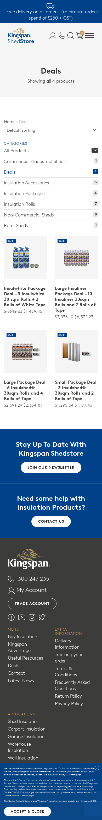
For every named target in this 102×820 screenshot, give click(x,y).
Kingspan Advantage (19, 647)
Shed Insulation (23, 721)
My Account (31, 589)
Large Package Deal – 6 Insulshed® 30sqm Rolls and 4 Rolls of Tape (25, 390)
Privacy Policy (69, 704)
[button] (89, 36)
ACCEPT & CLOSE (27, 811)
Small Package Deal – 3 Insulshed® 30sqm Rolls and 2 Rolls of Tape (76, 390)
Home (9, 121)
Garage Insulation (26, 736)
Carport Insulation (27, 729)
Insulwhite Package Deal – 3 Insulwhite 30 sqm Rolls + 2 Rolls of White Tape (25, 296)
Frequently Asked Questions (72, 685)
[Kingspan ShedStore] (21, 35)
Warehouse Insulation (19, 747)
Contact (16, 673)
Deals (13, 665)
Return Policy (68, 696)
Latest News (21, 681)
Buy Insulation (22, 637)
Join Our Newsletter (51, 467)
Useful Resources (25, 658)
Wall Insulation (23, 758)
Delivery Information (67, 644)
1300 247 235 (31, 578)
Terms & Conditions (66, 671)
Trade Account (32, 603)
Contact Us (51, 521)
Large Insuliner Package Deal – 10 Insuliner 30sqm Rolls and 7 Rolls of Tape (75, 299)
